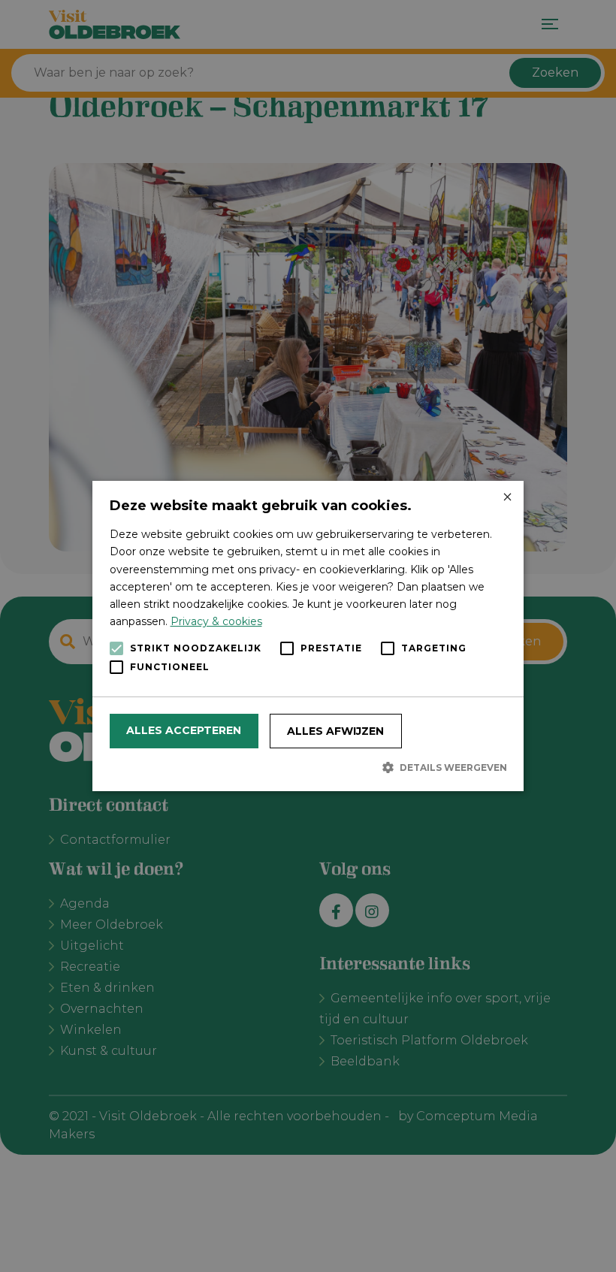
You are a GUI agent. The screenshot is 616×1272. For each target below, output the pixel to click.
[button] (308, 767)
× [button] (506, 497)
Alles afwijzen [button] (335, 731)
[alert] (308, 636)
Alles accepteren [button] (183, 730)
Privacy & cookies (216, 621)
